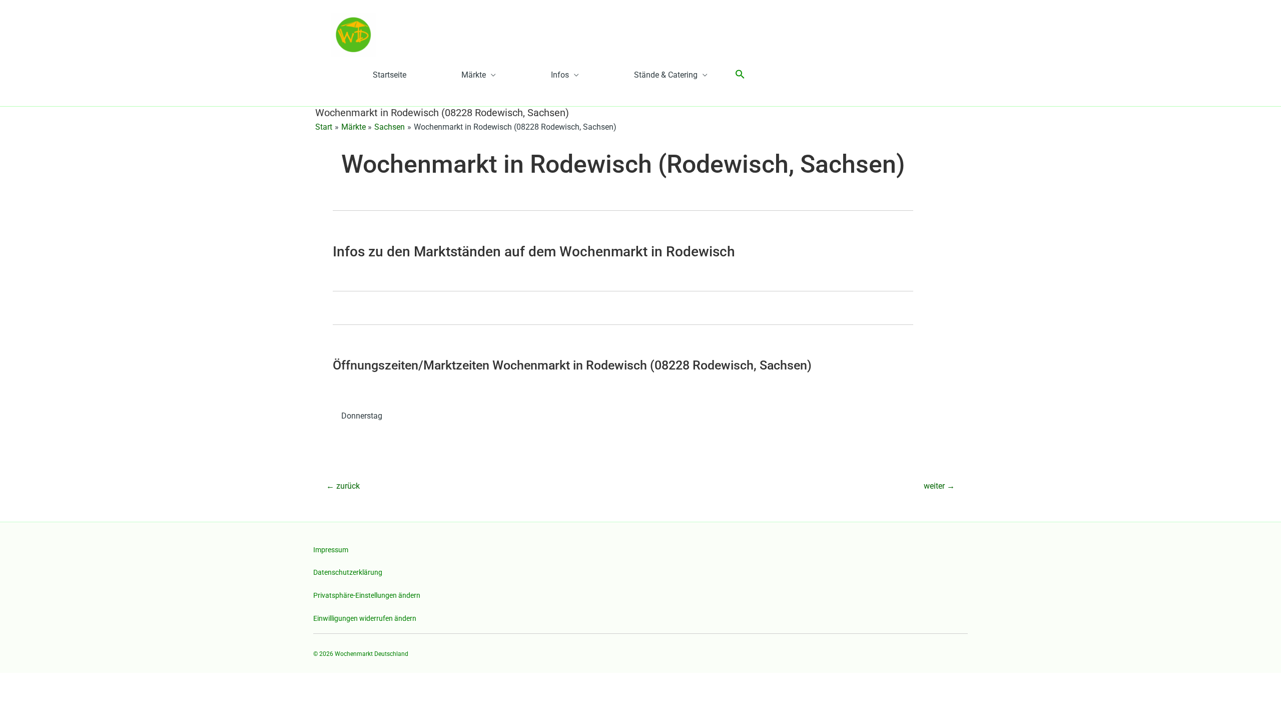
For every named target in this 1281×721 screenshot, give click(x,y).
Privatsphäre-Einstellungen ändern (366, 595)
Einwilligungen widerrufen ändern (364, 618)
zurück (343, 486)
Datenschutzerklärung (347, 572)
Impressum (330, 550)
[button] (740, 75)
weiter (939, 486)
